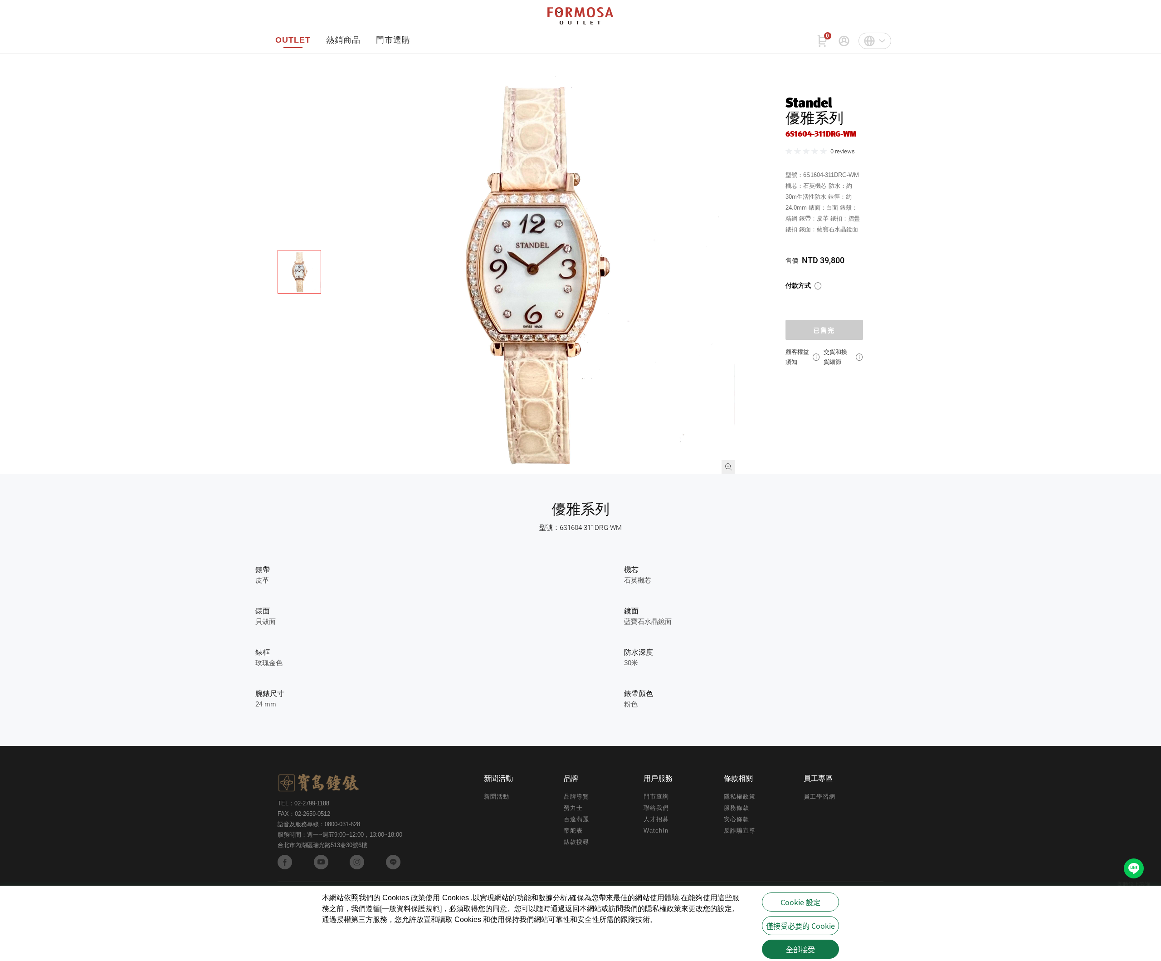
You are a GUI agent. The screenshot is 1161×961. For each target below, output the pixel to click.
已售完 (824, 329)
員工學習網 (819, 796)
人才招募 (656, 819)
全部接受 (800, 949)
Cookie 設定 (800, 902)
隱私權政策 (740, 796)
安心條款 (736, 819)
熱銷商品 (343, 39)
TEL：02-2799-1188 (303, 803)
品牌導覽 (576, 796)
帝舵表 (573, 830)
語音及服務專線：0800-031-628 (319, 824)
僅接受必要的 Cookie (800, 925)
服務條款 (736, 807)
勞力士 (573, 807)
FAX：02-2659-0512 (304, 813)
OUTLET (293, 39)
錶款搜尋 (576, 841)
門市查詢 (656, 796)
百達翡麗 (576, 819)
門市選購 (393, 39)
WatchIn (656, 830)
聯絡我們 (656, 807)
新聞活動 (496, 796)
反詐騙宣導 (740, 830)
